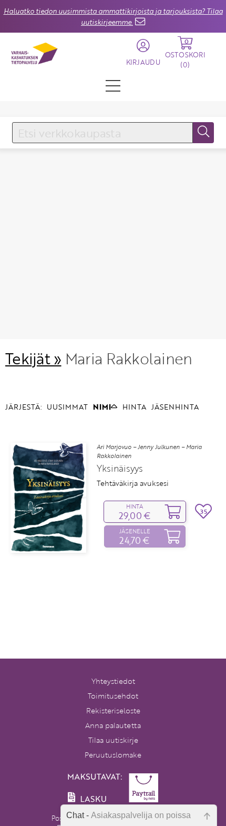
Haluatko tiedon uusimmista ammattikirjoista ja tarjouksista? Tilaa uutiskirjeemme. (113, 16)
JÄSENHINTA (175, 406)
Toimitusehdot (113, 695)
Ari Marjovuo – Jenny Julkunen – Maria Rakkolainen (149, 451)
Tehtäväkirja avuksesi (133, 483)
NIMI (102, 406)
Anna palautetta (113, 725)
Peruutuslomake (113, 754)
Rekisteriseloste (113, 710)
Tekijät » (33, 358)
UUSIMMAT (67, 406)
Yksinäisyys (120, 468)
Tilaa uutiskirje (113, 739)
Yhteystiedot (113, 680)
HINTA (134, 406)
